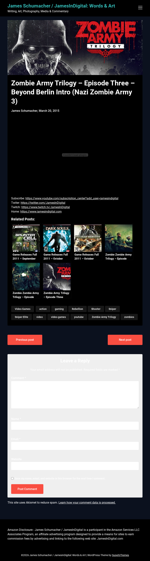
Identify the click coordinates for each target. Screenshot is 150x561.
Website (16, 459)
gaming (59, 308)
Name (16, 419)
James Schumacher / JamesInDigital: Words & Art (61, 6)
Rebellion (77, 308)
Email (15, 439)
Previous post (25, 340)
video (39, 317)
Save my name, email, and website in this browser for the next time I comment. (60, 478)
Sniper (112, 308)
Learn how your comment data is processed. (87, 502)
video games (58, 317)
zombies (129, 317)
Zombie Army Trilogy (104, 317)
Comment (18, 378)
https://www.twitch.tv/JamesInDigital (45, 207)
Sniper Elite (21, 317)
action (43, 308)
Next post (125, 340)
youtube (79, 317)
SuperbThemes (120, 555)
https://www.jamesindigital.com (41, 211)
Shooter (95, 308)
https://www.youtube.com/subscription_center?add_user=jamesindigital (71, 198)
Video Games (22, 308)
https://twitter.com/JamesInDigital (43, 202)
